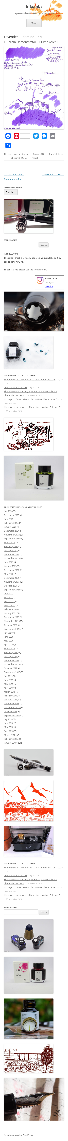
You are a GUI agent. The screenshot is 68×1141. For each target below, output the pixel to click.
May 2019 (8, 683)
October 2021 (10, 585)
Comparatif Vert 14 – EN (15, 387)
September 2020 (12, 628)
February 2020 (11, 652)
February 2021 (11, 609)
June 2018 (8, 723)
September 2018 (12, 715)
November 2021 (12, 581)
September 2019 (12, 672)
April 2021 (9, 601)
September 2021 (12, 589)
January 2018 (10, 742)
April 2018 (9, 731)
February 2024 (11, 546)
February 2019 (11, 695)
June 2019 (8, 679)
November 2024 (12, 534)
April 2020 (9, 644)
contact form (40, 269)
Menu (34, 23)
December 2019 (11, 660)
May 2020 (8, 640)
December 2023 (11, 554)
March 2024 (9, 542)
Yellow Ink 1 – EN (53, 174)
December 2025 (11, 515)
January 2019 (10, 699)
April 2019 (9, 687)
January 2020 (10, 656)
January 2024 (10, 550)
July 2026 (8, 511)
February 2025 (11, 522)
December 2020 (11, 617)
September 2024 (12, 538)
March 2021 (9, 605)
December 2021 (11, 577)
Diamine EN (38, 153)
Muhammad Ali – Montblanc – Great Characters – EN (29, 379)
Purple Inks (54, 153)
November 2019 (12, 664)
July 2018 (8, 719)
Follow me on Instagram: (51, 282)
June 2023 (8, 562)
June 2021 (8, 593)
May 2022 (8, 573)
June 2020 (8, 636)
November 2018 (12, 707)
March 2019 (9, 691)
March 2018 (9, 734)
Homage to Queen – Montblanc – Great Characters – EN (31, 399)
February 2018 (11, 738)
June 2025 (8, 518)
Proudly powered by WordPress (18, 1135)
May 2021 (8, 597)
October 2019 (10, 668)
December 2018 (11, 703)
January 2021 (10, 613)
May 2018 (8, 727)
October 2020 (10, 625)
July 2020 (8, 632)
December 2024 (11, 530)
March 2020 (9, 648)
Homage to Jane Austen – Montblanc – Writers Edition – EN (33, 407)
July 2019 (8, 676)
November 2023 (12, 558)
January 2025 (10, 526)
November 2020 (12, 621)
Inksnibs (34, 6)
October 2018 (10, 711)
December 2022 (11, 570)
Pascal (35, 157)
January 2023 (10, 566)
